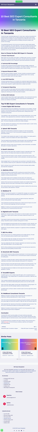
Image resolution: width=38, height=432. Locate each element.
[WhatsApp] (17, 431)
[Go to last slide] (2, 348)
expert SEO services (27, 369)
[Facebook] (14, 431)
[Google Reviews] (19, 431)
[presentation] (9, 344)
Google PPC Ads (7, 384)
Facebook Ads (7, 386)
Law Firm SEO (6, 413)
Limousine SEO (7, 421)
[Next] (35, 348)
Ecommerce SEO (7, 381)
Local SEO (6, 380)
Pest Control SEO (7, 416)
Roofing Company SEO (8, 419)
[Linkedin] (21, 431)
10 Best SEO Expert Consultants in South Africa (29, 328)
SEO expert (6, 321)
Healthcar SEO (7, 422)
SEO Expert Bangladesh (8, 369)
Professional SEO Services (9, 378)
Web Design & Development (9, 387)
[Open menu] (36, 4)
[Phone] (24, 431)
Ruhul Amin (5, 355)
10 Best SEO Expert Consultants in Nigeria (9, 327)
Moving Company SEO (8, 415)
